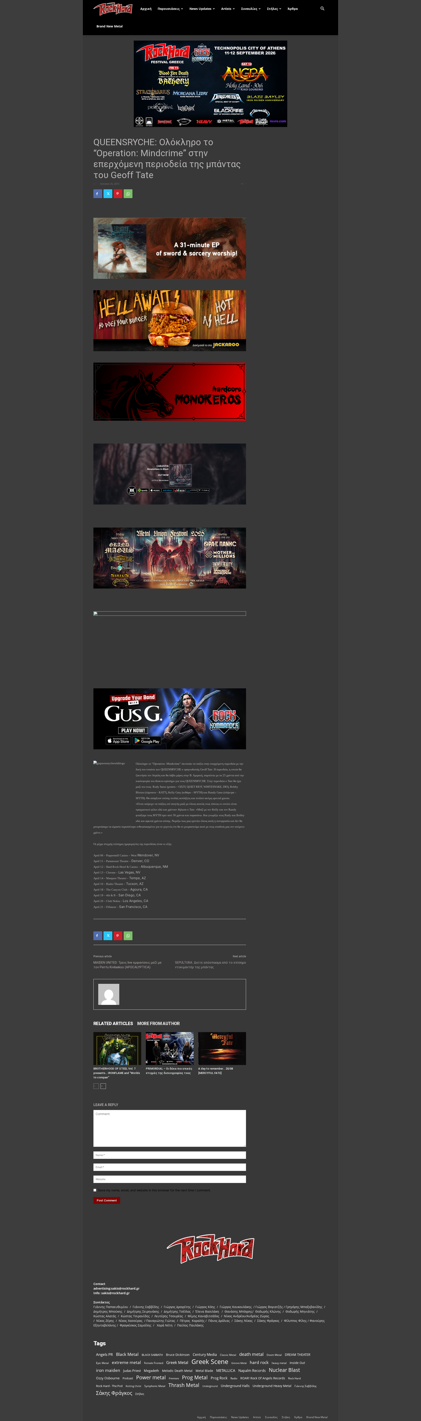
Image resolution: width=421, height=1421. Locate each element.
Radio (233, 1378)
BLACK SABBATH (152, 1355)
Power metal (151, 1377)
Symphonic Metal (154, 1386)
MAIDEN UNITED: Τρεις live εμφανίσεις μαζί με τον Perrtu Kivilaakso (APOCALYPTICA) (127, 965)
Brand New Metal (109, 26)
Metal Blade (204, 1371)
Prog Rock (219, 1378)
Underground (210, 1386)
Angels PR (104, 1354)
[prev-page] (96, 1086)
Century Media (205, 1354)
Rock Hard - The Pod (109, 1386)
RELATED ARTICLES (113, 1023)
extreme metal (126, 1362)
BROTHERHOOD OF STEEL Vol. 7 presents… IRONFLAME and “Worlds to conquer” (116, 1073)
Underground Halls (235, 1385)
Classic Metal (228, 1355)
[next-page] (103, 1086)
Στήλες (272, 9)
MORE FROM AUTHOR (158, 1023)
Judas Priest (132, 1370)
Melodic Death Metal (177, 1371)
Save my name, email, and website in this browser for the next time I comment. (154, 1190)
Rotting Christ (133, 1386)
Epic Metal (102, 1363)
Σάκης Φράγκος (114, 1393)
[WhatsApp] (128, 193)
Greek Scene (209, 1361)
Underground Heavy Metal (272, 1386)
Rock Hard (294, 1378)
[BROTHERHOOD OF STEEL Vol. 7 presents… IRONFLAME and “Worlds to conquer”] (117, 1048)
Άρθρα (293, 9)
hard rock (259, 1362)
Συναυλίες (249, 9)
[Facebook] (97, 193)
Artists (226, 9)
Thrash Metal (183, 1385)
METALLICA (225, 1370)
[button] (322, 9)
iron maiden (108, 1370)
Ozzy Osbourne (108, 1378)
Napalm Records (252, 1370)
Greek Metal (177, 1362)
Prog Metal (195, 1377)
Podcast (128, 1378)
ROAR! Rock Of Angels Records (262, 1378)
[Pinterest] (118, 193)
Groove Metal (239, 1363)
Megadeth (151, 1370)
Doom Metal (274, 1355)
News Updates (200, 9)
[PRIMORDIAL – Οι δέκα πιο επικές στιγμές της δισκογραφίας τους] (170, 1048)
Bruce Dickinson (178, 1355)
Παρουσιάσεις (169, 9)
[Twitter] (107, 193)
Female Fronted (153, 1363)
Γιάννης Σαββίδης (305, 1386)
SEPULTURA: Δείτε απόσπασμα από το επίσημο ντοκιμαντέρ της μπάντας (210, 965)
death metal (251, 1354)
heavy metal (279, 1363)
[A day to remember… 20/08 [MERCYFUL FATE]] (222, 1048)
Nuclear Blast (284, 1370)
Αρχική (146, 9)
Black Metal (127, 1354)
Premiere (174, 1378)
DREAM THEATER (297, 1355)
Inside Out (297, 1363)
